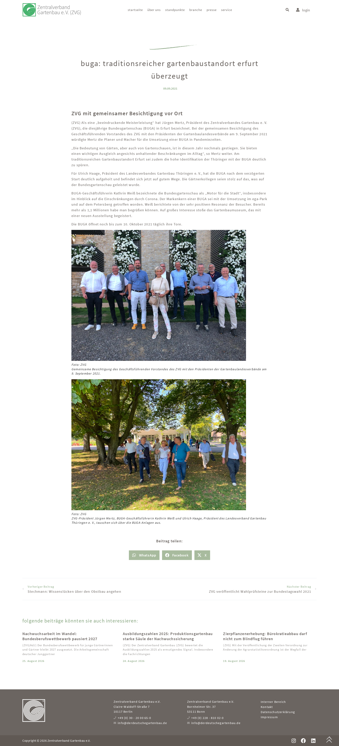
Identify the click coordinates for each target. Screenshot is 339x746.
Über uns (154, 10)
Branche (195, 10)
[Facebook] (303, 740)
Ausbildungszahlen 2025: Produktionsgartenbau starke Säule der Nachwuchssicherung (168, 636)
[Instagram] (293, 740)
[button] (287, 10)
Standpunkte (175, 10)
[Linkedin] (313, 740)
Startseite (135, 10)
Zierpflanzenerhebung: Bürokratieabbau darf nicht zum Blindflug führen (265, 636)
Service (226, 10)
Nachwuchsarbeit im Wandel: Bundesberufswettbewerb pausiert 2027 (59, 636)
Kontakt (267, 707)
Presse (212, 10)
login (306, 10)
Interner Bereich (273, 702)
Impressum (269, 717)
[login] (298, 10)
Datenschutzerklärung (278, 712)
